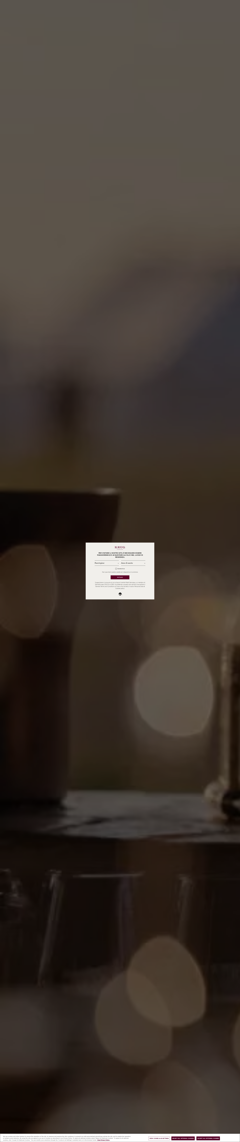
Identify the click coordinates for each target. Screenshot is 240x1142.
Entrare (120, 577)
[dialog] (120, 571)
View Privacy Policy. (103, 1140)
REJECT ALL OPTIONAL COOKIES (183, 1138)
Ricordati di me (121, 568)
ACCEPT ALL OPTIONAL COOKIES (208, 1138)
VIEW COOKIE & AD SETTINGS (159, 1138)
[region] (120, 1138)
